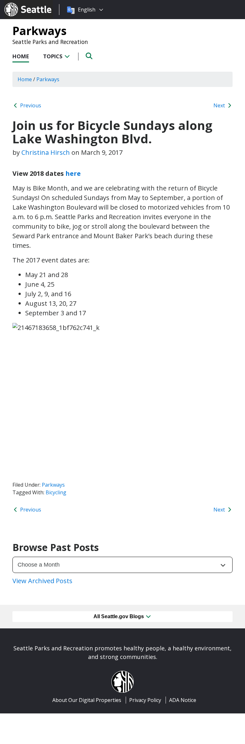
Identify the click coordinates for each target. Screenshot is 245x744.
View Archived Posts (42, 580)
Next (219, 105)
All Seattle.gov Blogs (119, 616)
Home (20, 56)
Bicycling (56, 492)
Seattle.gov (18, 3)
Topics (53, 56)
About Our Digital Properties (86, 700)
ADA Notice (182, 700)
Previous (30, 105)
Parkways (39, 30)
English (86, 9)
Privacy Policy (145, 700)
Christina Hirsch (45, 152)
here (73, 173)
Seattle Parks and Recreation (50, 42)
